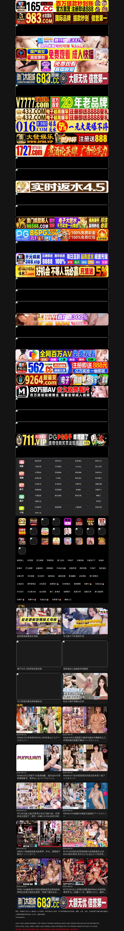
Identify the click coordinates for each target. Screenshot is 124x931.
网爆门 (98, 495)
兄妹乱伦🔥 (44, 599)
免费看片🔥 (54, 584)
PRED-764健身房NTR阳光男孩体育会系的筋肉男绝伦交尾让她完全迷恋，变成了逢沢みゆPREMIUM (38, 892)
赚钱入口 (68, 599)
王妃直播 (30, 576)
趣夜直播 (61, 576)
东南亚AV (98, 472)
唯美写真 (78, 495)
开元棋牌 (39, 560)
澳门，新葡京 (55, 591)
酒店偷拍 (102, 568)
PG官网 (30, 560)
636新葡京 (66, 584)
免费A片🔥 (32, 599)
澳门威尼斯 (99, 591)
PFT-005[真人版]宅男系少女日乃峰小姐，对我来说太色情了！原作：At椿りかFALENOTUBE (38, 814)
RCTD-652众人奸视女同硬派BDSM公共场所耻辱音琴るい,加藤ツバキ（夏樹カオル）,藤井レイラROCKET (84, 892)
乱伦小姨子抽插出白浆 (73, 701)
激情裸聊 (77, 584)
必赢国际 (39, 568)
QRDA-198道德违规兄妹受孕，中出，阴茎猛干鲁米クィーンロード (38, 852)
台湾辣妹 (38, 472)
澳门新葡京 (93, 576)
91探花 (58, 478)
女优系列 (58, 484)
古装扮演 (38, 484)
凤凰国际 (49, 568)
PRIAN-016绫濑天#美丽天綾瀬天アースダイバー (84, 814)
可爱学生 (78, 484)
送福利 (101, 560)
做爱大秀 (77, 591)
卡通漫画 (38, 495)
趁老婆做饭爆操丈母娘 (27, 636)
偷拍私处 (51, 576)
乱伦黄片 (41, 576)
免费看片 (67, 591)
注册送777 (91, 560)
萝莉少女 (98, 461)
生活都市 (38, 507)
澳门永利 (60, 560)
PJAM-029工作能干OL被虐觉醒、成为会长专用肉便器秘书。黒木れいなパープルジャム (38, 777)
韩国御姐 (58, 472)
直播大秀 (87, 591)
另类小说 (38, 513)
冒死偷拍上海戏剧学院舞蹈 (75, 668)
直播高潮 (72, 568)
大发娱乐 (20, 584)
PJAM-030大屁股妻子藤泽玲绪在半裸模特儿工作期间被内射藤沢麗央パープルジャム (84, 739)
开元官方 (20, 591)
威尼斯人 (20, 560)
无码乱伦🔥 (99, 584)
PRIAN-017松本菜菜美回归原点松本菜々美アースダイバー (84, 777)
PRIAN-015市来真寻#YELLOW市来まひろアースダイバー (38, 739)
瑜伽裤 (78, 490)
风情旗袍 (38, 490)
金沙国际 (42, 591)
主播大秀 (20, 576)
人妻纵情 (78, 507)
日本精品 (58, 466)
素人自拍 (98, 466)
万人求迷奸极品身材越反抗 (29, 701)
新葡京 (19, 568)
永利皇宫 (42, 584)
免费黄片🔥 (56, 599)
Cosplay (78, 466)
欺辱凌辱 (38, 478)
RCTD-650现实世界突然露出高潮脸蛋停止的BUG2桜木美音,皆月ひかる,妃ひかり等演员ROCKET (83, 854)
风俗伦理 (98, 507)
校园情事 (58, 507)
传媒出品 (38, 501)
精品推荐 (38, 461)
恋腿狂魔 (98, 484)
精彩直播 (83, 568)
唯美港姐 (78, 472)
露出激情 (58, 495)
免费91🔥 (20, 599)
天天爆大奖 (31, 591)
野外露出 (98, 478)
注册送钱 (80, 560)
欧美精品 (78, 461)
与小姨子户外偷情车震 (73, 636)
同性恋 (98, 501)
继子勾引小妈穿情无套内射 (29, 668)
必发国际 (82, 576)
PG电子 (70, 560)
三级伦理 (38, 466)
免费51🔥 (88, 584)
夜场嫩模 (72, 576)
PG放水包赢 (61, 568)
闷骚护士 (98, 490)
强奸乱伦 (58, 461)
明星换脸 (58, 490)
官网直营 (50, 560)
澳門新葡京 (31, 584)
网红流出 (78, 478)
